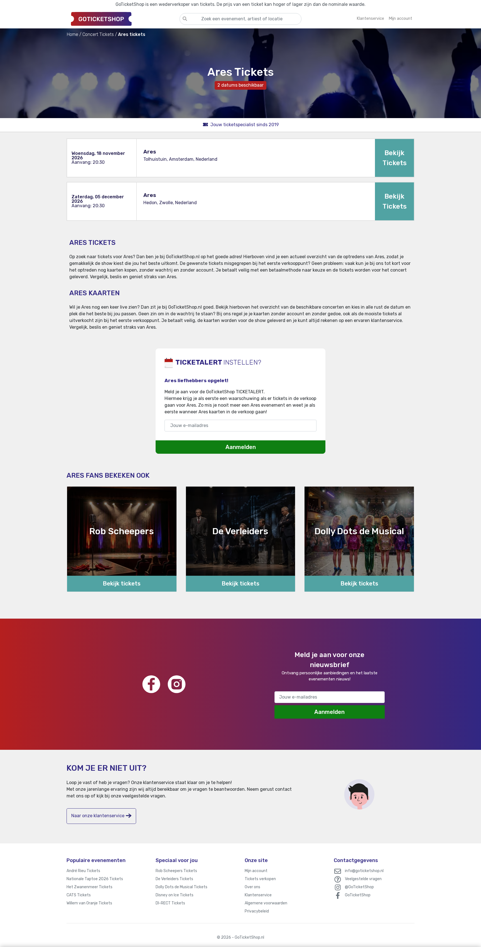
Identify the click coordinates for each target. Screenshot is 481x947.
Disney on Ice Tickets (174, 895)
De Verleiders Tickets (174, 879)
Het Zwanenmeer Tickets (89, 887)
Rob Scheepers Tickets (176, 870)
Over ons (252, 887)
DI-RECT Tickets (170, 903)
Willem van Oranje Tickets (89, 903)
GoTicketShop (357, 895)
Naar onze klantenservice (97, 815)
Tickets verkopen (260, 879)
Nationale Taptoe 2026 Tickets (95, 879)
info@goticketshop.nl (364, 870)
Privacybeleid (257, 911)
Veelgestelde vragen (363, 879)
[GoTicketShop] (123, 18)
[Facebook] (151, 684)
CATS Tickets (79, 895)
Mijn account (256, 870)
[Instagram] (176, 684)
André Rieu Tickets (83, 870)
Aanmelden (240, 447)
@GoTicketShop (359, 887)
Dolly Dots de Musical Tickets (181, 887)
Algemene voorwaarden (266, 903)
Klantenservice (258, 895)
